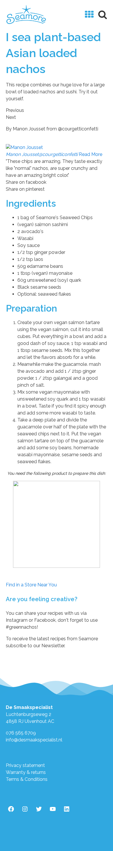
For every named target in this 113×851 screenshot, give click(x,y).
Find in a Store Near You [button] (31, 585)
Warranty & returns (26, 772)
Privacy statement (25, 765)
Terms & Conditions (27, 779)
